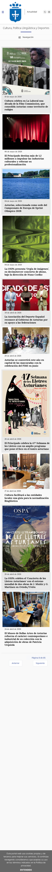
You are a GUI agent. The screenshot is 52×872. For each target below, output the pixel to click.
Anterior (15, 663)
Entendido (26, 870)
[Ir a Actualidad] (15, 11)
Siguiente (40, 663)
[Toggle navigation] (3, 12)
